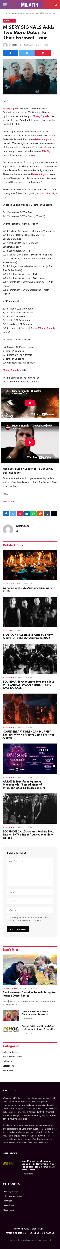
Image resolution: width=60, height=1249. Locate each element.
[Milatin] (30, 4)
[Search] (55, 4)
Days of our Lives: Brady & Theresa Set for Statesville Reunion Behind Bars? (35, 1015)
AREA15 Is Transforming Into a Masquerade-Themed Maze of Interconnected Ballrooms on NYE (24, 784)
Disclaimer (38, 1229)
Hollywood (7, 1061)
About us (34, 1233)
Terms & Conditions (16, 1233)
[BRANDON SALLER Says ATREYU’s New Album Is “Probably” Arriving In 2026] (30, 612)
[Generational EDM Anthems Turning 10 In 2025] (30, 565)
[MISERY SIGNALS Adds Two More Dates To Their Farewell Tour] (30, 76)
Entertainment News (12, 1056)
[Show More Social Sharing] (54, 53)
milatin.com (16, 45)
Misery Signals (11, 108)
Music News (9, 21)
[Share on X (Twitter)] (27, 53)
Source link (8, 501)
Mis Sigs (46, 151)
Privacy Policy (21, 1229)
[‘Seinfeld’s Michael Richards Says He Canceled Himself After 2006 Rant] (11, 1030)
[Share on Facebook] (10, 53)
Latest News (8, 1066)
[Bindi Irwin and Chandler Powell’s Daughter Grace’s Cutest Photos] (30, 970)
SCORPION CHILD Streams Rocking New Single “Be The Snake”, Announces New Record (28, 834)
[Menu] (5, 4)
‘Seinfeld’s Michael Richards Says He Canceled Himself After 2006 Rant (39, 1029)
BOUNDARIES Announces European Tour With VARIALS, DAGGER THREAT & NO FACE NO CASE (28, 685)
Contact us (48, 1233)
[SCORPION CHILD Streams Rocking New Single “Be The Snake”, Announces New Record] (30, 808)
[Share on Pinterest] (43, 53)
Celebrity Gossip (10, 1052)
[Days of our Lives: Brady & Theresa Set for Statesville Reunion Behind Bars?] (11, 1015)
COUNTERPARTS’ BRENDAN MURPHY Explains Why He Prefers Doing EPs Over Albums (28, 735)
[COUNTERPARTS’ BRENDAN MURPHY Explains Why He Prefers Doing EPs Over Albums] (30, 709)
